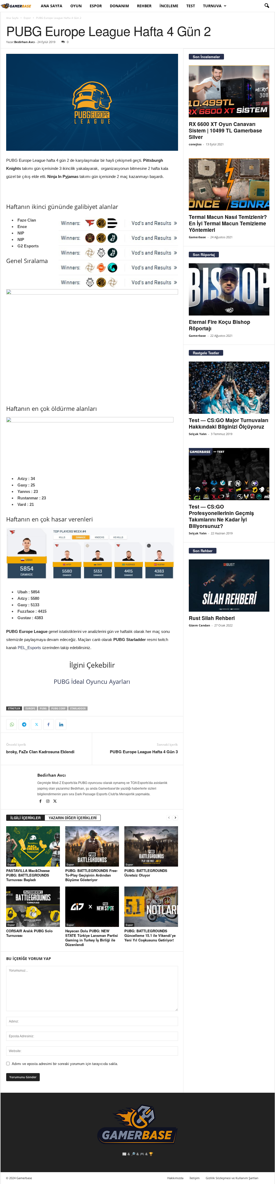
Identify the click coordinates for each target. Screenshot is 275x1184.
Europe (30, 708)
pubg (43, 708)
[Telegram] (24, 724)
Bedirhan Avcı (24, 42)
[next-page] (175, 818)
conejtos (195, 144)
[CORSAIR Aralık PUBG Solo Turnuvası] (33, 907)
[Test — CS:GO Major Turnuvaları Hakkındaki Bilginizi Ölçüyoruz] (229, 388)
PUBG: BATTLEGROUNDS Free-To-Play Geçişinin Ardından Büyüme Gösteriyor (91, 875)
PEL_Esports (29, 647)
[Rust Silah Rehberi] (229, 585)
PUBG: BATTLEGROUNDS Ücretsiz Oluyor (145, 873)
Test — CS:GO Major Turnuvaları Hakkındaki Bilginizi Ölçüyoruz (228, 423)
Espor (96, 5)
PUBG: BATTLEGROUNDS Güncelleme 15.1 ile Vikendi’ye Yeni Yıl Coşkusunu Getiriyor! (150, 935)
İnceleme (169, 5)
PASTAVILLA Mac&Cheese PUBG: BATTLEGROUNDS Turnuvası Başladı (28, 875)
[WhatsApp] (11, 724)
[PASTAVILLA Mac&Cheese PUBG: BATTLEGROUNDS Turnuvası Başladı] (33, 846)
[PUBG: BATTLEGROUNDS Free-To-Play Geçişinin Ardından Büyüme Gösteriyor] (92, 846)
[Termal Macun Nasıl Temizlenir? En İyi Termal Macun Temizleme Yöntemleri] (229, 184)
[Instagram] (48, 802)
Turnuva (212, 5)
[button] (267, 6)
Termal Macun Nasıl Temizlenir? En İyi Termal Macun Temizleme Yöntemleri (228, 223)
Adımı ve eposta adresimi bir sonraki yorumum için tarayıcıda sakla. (65, 1064)
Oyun (76, 5)
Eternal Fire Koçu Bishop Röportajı (219, 325)
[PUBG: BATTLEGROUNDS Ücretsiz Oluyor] (151, 846)
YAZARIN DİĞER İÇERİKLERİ (73, 817)
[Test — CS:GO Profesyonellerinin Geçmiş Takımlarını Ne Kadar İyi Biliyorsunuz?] (229, 474)
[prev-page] (169, 818)
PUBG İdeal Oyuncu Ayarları (92, 681)
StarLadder (78, 708)
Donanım (119, 5)
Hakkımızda (175, 1178)
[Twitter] (36, 724)
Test (190, 5)
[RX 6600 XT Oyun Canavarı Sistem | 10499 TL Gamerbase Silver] (229, 91)
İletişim (195, 1178)
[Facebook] (48, 724)
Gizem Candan (199, 625)
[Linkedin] (61, 724)
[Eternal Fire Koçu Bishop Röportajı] (229, 289)
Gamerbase (197, 237)
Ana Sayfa (51, 5)
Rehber (144, 5)
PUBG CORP (58, 708)
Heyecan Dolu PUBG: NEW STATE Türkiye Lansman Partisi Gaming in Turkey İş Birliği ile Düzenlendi (91, 937)
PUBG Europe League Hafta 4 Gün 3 (144, 752)
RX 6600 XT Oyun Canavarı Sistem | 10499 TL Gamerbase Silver (225, 130)
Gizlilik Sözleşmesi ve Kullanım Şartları (232, 1178)
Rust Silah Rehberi (212, 618)
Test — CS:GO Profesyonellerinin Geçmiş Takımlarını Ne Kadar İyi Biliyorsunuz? (221, 516)
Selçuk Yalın (198, 434)
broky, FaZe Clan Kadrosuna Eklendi (40, 752)
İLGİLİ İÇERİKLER (25, 817)
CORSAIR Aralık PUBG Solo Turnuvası (29, 933)
